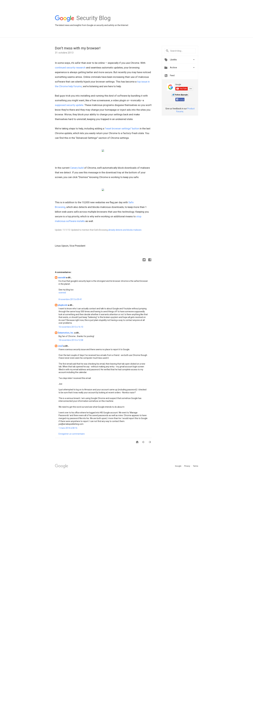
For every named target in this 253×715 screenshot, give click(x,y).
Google (178, 466)
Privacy (187, 466)
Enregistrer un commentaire (72, 434)
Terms (195, 466)
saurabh (62, 277)
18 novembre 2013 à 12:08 (71, 340)
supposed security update (69, 105)
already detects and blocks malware (124, 230)
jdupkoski (63, 305)
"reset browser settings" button (122, 128)
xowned (62, 292)
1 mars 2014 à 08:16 (68, 428)
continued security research (70, 67)
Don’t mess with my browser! (77, 48)
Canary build (77, 167)
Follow (181, 100)
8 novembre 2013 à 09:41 (70, 299)
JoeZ (60, 346)
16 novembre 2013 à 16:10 (71, 327)
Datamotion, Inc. (66, 333)
